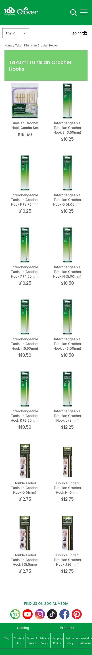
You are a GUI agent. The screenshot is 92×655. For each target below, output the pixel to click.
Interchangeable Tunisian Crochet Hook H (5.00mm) (67, 271)
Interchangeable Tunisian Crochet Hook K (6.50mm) (25, 416)
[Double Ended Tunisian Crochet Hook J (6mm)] (68, 533)
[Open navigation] (84, 12)
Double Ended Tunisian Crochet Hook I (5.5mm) (25, 560)
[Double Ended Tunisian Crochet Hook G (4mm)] (25, 461)
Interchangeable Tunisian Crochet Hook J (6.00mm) (67, 344)
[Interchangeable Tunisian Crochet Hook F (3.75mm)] (25, 173)
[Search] (73, 12)
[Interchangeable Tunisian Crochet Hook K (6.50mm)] (25, 389)
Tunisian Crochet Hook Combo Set (25, 125)
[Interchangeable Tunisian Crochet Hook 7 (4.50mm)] (25, 245)
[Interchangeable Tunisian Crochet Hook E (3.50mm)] (68, 101)
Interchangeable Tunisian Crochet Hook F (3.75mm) (25, 199)
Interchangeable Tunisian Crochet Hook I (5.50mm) (25, 344)
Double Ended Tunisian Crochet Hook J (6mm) (67, 560)
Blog (6, 638)
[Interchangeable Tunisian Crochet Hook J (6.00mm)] (68, 317)
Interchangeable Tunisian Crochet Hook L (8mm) (67, 416)
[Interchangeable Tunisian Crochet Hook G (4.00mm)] (68, 173)
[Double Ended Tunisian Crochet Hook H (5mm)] (68, 461)
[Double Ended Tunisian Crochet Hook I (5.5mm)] (25, 533)
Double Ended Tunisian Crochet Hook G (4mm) (25, 488)
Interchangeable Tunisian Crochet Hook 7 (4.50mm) (25, 271)
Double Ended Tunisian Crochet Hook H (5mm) (67, 488)
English (10, 33)
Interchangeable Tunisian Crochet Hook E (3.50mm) (67, 127)
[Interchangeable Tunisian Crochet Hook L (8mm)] (68, 389)
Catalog (23, 628)
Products (67, 628)
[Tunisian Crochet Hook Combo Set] (25, 101)
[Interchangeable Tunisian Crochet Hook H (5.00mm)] (68, 245)
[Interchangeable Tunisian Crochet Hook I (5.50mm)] (25, 317)
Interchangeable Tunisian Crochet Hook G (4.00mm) (67, 199)
